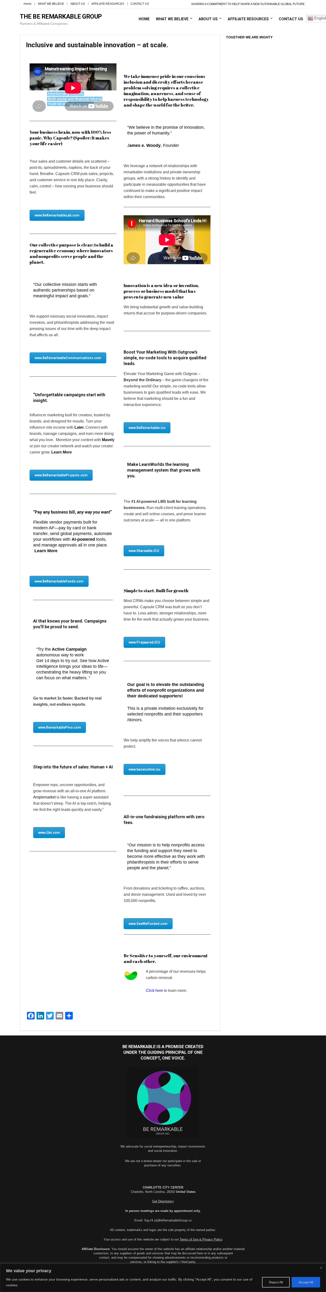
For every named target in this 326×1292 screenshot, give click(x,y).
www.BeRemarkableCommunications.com (68, 358)
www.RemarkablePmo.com (59, 727)
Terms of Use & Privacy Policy (201, 1239)
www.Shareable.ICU (144, 551)
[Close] (321, 1268)
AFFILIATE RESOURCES (107, 3)
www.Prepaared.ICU (144, 642)
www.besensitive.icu (144, 769)
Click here (154, 990)
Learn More (61, 452)
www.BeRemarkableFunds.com (59, 581)
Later (79, 427)
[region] (163, 1278)
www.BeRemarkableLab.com (57, 215)
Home (28, 3)
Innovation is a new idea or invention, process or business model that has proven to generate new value (161, 291)
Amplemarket (44, 797)
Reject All (276, 1282)
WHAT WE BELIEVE (51, 3)
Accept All (306, 1282)
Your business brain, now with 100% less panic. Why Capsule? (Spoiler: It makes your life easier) (70, 137)
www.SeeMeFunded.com (148, 924)
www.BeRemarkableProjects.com (61, 475)
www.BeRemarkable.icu (147, 428)
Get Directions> (163, 1201)
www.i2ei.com (49, 832)
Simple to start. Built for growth (156, 590)
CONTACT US (140, 3)
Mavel (107, 440)
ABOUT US (77, 3)
